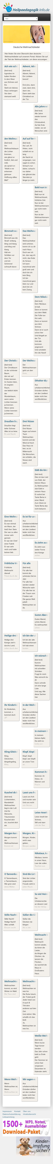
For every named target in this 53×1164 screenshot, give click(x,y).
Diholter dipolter (43, 380)
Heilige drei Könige (14, 635)
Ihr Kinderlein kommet (16, 704)
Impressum (7, 1111)
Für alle (26, 563)
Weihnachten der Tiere (16, 981)
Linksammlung (8, 1117)
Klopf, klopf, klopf (32, 751)
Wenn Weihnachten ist (16, 1079)
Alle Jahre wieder (43, 106)
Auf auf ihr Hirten (32, 138)
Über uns (26, 1111)
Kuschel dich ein (12, 792)
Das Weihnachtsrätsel (34, 230)
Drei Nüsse (28, 421)
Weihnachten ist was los (35, 981)
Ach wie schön (11, 66)
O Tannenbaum (12, 874)
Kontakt (17, 1111)
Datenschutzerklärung (11, 1114)
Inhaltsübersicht (29, 1114)
